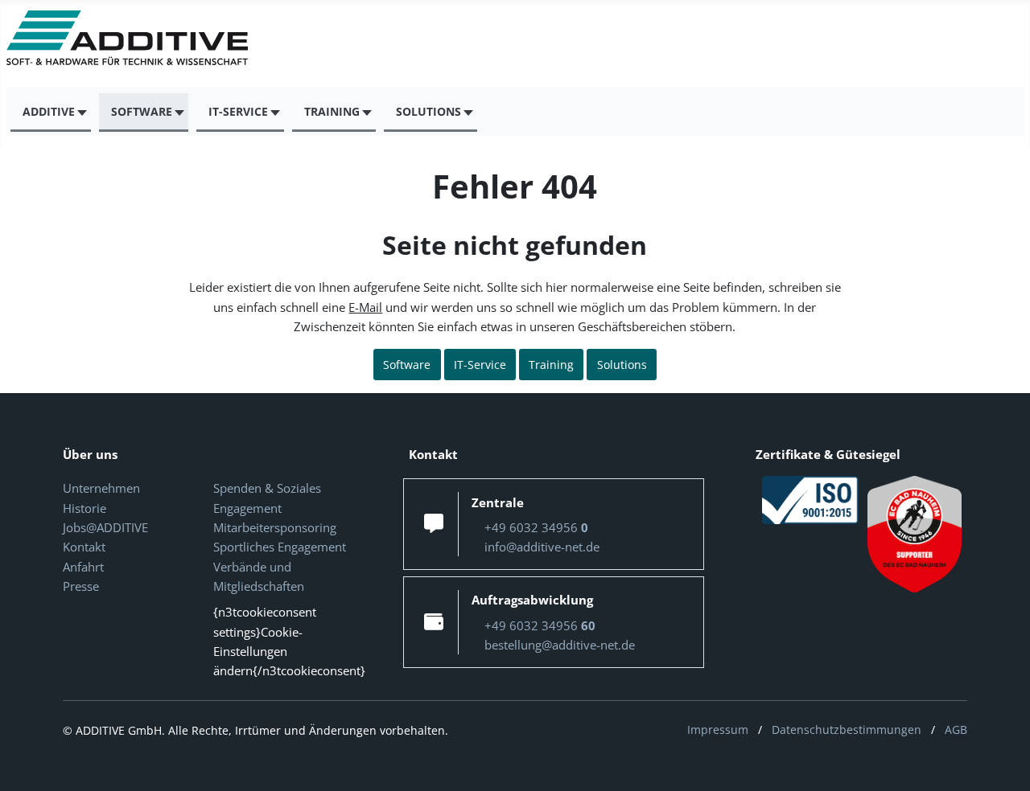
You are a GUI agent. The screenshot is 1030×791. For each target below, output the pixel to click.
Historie (84, 508)
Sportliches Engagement (279, 547)
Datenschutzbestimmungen (846, 729)
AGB (956, 729)
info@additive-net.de (541, 547)
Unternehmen (101, 488)
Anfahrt (83, 567)
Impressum (717, 729)
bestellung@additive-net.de (559, 645)
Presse (81, 586)
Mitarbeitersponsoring (274, 527)
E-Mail (365, 307)
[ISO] (810, 499)
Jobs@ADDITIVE (105, 527)
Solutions (622, 364)
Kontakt (84, 547)
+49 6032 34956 (536, 527)
